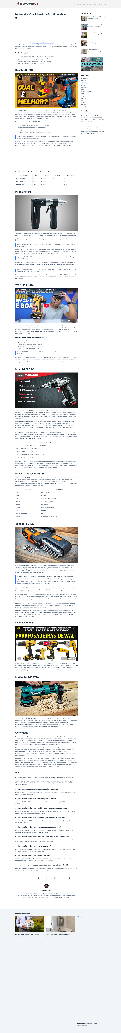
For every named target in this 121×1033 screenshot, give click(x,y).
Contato (89, 4)
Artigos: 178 (46, 901)
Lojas (82, 100)
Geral (37, 17)
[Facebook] (23, 878)
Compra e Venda (85, 82)
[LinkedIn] (70, 878)
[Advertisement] (46, 31)
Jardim (83, 97)
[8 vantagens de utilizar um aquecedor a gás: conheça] (60, 924)
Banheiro (83, 80)
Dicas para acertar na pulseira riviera (87, 1023)
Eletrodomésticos (86, 91)
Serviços (83, 104)
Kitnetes (83, 98)
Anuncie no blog (81, 4)
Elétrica (83, 89)
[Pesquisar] (105, 4)
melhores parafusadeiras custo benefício (43, 43)
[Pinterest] (54, 878)
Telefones (83, 106)
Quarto (83, 102)
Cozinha (83, 85)
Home (74, 4)
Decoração (84, 87)
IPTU (82, 95)
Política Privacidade (97, 4)
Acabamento (84, 78)
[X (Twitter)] (38, 878)
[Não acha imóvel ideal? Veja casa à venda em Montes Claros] (29, 924)
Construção (84, 84)
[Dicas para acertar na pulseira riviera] (91, 968)
